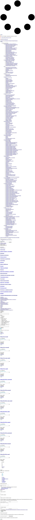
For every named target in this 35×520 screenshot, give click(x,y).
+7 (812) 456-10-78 (6, 37)
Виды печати (9, 237)
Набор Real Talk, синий (5, 411)
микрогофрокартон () (5, 322)
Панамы (2, 269)
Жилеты (2, 262)
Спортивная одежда (4, 277)
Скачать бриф (2, 489)
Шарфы (2, 293)
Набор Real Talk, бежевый (5, 443)
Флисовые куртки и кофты (5, 284)
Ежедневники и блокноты (4, 309)
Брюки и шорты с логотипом (6, 251)
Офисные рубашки (4, 267)
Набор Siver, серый (4, 368)
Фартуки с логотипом (4, 282)
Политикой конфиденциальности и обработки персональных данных (17, 509)
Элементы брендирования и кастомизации (8, 295)
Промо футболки (3, 273)
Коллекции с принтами (4, 298)
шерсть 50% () (3, 323)
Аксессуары (2, 249)
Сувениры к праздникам (4, 304)
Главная (1, 40)
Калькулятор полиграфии (15, 237)
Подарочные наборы (3, 297)
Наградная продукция (3, 303)
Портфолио (7, 40)
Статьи (3, 480)
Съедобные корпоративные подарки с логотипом (8, 299)
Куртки (1, 266)
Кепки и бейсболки (4, 264)
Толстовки (2, 278)
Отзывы (13, 40)
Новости (3, 479)
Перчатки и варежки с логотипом (7, 271)
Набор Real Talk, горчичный (6, 379)
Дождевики (2, 260)
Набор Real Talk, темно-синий (6, 400)
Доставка (10, 40)
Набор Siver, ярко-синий (5, 358)
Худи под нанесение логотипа (6, 291)
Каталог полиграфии (3, 237)
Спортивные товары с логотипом (5, 308)
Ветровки (2, 253)
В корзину (2, 342)
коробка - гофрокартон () (5, 321)
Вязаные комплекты (4, 255)
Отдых (1, 305)
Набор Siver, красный (4, 347)
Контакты (16, 40)
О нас (4, 40)
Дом (1, 307)
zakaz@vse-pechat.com (4, 39)
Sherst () (2, 316)
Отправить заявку (3, 510)
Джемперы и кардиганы (5, 258)
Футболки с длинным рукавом (6, 289)
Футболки (2, 286)
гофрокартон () (4, 320)
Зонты (1, 306)
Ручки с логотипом (3, 300)
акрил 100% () (4, 318)
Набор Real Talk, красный (5, 390)
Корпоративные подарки (4, 302)
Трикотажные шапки (4, 280)
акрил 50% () (3, 319)
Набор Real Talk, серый (5, 454)
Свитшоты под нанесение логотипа (7, 275)
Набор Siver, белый (4, 336)
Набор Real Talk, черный (5, 422)
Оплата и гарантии (5, 478)
